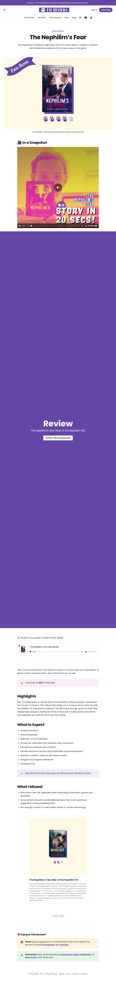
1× (82, 226)
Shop (66, 17)
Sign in (94, 10)
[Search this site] (4, 10)
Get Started (29, 17)
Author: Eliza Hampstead (58, 438)
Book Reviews (55, 17)
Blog (74, 17)
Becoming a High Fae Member (76, 954)
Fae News (42, 17)
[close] (113, 3)
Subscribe (105, 10)
